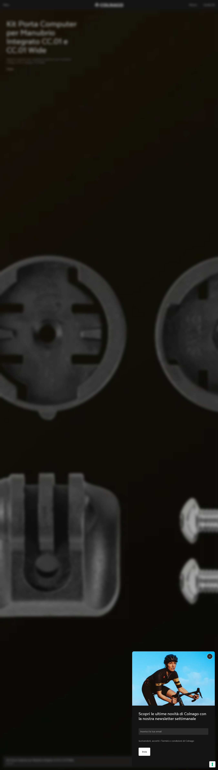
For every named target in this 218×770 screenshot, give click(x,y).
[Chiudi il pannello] (209, 656)
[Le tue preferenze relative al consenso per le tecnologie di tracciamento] (212, 764)
